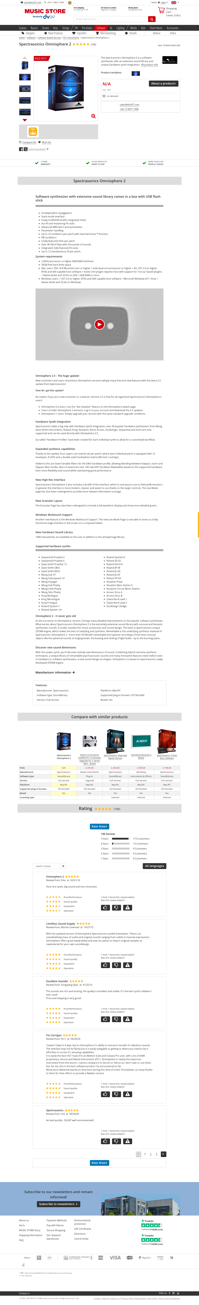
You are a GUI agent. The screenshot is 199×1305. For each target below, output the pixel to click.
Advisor (157, 33)
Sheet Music (156, 28)
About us (24, 1220)
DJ (111, 28)
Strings (65, 28)
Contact (23, 1293)
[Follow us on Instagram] (173, 1293)
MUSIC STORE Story (29, 1230)
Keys (55, 28)
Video (173, 33)
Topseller (81, 33)
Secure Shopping (56, 1230)
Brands (133, 33)
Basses (34, 28)
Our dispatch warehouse (54, 1237)
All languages (154, 866)
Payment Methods (57, 1220)
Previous (25, 57)
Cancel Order (81, 1238)
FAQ (21, 1240)
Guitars (22, 28)
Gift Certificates (82, 1228)
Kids (143, 28)
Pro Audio (87, 28)
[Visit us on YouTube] (178, 1293)
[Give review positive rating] (105, 907)
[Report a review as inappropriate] (127, 907)
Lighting (120, 28)
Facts (22, 1225)
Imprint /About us (111, 1298)
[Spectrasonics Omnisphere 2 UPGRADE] (136, 73)
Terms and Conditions (169, 1298)
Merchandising (108, 33)
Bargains (30, 33)
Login (163, 2)
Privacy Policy (127, 1298)
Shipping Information (30, 1235)
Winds (133, 28)
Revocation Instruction (146, 1298)
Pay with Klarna (55, 1225)
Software (100, 28)
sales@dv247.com (32, 2)
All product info (149, 64)
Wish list (46, 142)
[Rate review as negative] (116, 907)
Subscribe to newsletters (56, 1204)
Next (25, 120)
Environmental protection (82, 1222)
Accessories (173, 28)
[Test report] (33, 131)
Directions (80, 1233)
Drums (45, 28)
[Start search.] (152, 19)
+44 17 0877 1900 (129, 109)
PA (76, 28)
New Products (55, 33)
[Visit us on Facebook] (169, 1293)
